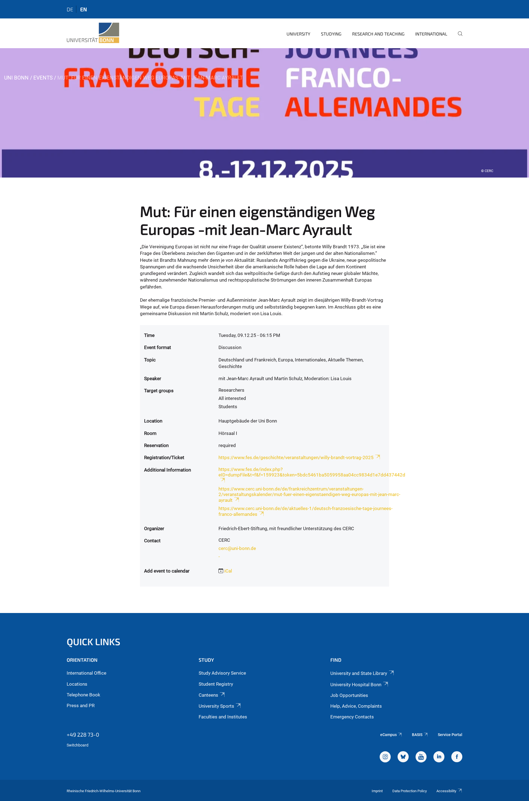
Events (43, 78)
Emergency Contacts (352, 717)
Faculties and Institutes (223, 717)
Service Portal (450, 734)
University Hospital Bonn (355, 684)
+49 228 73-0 (83, 734)
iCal (228, 571)
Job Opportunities (349, 695)
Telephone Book (83, 695)
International (431, 33)
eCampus (388, 734)
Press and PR (81, 705)
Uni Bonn (16, 78)
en (83, 9)
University (298, 33)
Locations (77, 684)
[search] (458, 37)
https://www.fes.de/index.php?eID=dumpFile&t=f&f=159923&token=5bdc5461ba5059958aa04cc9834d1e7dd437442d (311, 472)
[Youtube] (421, 757)
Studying (331, 33)
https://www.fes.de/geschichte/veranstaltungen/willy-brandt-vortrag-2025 (296, 457)
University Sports (216, 706)
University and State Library (358, 673)
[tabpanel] (264, 113)
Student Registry (216, 684)
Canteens (208, 695)
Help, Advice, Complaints (356, 706)
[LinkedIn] (438, 757)
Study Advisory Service (222, 673)
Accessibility (446, 791)
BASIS (417, 734)
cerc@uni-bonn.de (237, 548)
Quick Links (93, 641)
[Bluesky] (403, 757)
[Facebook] (456, 757)
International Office (86, 673)
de (70, 9)
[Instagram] (385, 757)
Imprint (377, 791)
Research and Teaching (378, 33)
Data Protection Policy (409, 791)
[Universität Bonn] (93, 33)
